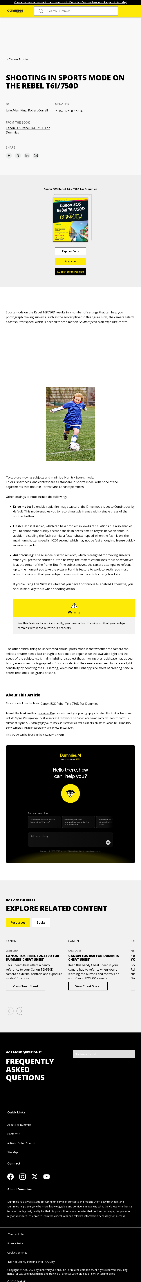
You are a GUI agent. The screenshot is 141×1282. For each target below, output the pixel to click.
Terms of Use (15, 1234)
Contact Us (14, 1134)
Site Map (12, 1152)
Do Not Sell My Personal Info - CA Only (31, 1261)
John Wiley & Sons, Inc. (52, 1270)
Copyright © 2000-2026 (21, 1270)
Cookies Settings (17, 1252)
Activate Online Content (21, 1143)
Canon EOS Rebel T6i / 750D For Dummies (28, 130)
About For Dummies (19, 1124)
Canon (59, 735)
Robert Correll (38, 110)
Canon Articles (19, 59)
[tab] (18, 922)
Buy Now (70, 261)
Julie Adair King (16, 110)
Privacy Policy (15, 1243)
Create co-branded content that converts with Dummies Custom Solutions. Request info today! (70, 2)
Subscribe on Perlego (70, 271)
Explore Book (70, 251)
